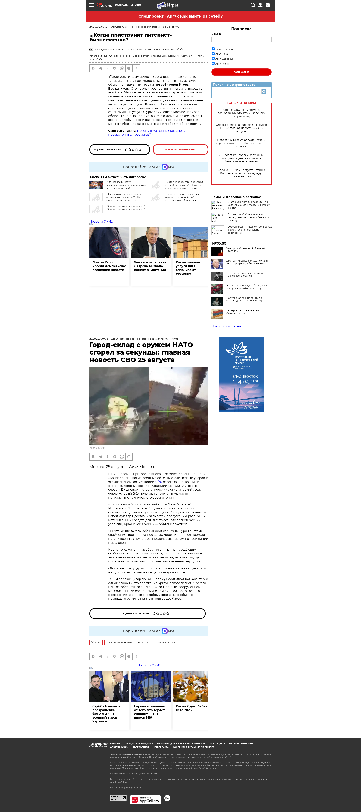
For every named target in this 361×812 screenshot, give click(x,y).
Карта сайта (161, 747)
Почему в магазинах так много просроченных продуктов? (146, 132)
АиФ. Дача (221, 54)
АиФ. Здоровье (224, 58)
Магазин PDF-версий (241, 743)
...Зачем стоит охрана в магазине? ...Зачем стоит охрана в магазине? (125, 207)
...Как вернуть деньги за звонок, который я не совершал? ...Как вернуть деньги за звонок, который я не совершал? (116, 198)
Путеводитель (141, 747)
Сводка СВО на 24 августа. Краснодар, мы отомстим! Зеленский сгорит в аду (241, 113)
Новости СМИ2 (101, 221)
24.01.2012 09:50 (98, 26)
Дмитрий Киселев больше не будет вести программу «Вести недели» (247, 262)
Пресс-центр (217, 743)
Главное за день (224, 49)
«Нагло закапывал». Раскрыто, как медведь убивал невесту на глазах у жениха (249, 205)
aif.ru (158, 482)
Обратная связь (119, 747)
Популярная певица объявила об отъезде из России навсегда (244, 299)
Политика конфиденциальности (126, 787)
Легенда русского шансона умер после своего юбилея (245, 274)
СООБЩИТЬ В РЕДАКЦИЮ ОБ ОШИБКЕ (193, 747)
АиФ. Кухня (222, 63)
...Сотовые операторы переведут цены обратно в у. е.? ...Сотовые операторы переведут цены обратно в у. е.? (176, 186)
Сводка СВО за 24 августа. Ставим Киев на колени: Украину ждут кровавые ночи (241, 173)
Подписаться (241, 72)
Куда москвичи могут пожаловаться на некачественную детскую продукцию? (126, 185)
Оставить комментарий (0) (180, 149)
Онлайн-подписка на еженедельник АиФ (181, 743)
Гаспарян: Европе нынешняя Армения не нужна (243, 311)
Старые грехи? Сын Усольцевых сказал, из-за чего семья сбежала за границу (249, 217)
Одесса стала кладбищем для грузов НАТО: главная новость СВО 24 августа (241, 128)
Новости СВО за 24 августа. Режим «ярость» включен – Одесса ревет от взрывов (241, 143)
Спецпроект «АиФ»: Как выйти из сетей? (180, 16)
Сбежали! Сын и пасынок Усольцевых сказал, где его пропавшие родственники (250, 229)
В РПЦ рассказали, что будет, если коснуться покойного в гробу (246, 287)
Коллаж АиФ (97, 447)
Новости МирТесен (226, 326)
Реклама (115, 743)
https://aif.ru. (121, 782)
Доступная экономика (117, 55)
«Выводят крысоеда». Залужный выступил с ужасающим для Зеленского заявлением (241, 158)
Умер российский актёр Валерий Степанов (245, 249)
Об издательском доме (139, 743)
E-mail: (216, 34)
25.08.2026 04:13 (98, 338)
